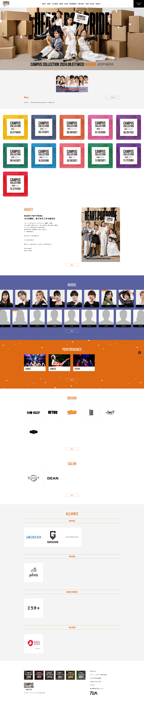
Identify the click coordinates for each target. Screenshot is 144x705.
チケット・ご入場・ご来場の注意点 (98, 674)
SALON (66, 4)
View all (113, 97)
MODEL (49, 4)
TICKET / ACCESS (89, 4)
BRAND (61, 4)
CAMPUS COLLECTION (95, 681)
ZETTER (92, 685)
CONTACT (98, 4)
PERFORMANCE (73, 4)
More (72, 265)
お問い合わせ (93, 671)
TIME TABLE (81, 4)
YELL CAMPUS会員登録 (95, 678)
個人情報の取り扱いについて (97, 688)
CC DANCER (55, 4)
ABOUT (44, 4)
